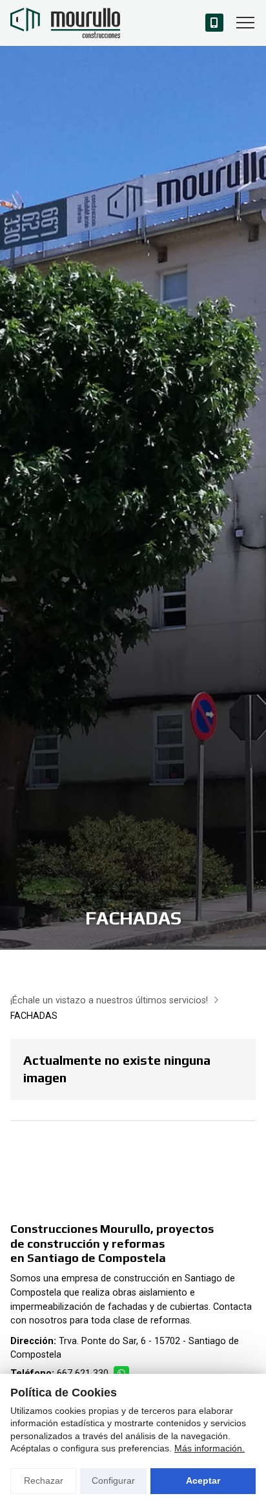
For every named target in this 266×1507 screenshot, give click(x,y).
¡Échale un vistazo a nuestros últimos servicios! (109, 1000)
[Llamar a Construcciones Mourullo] (214, 23)
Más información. (209, 1448)
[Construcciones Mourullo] (65, 23)
